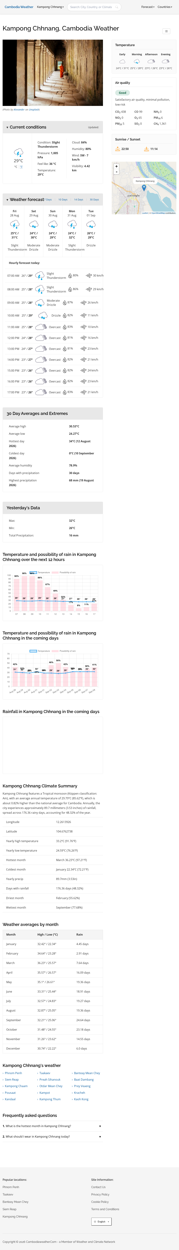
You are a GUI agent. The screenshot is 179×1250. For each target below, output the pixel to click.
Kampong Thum (50, 1099)
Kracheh (79, 1093)
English (101, 1221)
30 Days (94, 199)
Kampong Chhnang (15, 1216)
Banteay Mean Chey (87, 1073)
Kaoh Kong (81, 1099)
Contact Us (98, 1187)
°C (15, 167)
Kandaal (10, 1099)
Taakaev (45, 1073)
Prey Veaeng (82, 1086)
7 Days (48, 199)
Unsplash (34, 109)
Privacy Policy (100, 1194)
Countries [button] (165, 7)
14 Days (78, 199)
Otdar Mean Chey (51, 1086)
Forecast (148, 7)
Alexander (19, 109)
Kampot (45, 1093)
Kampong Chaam (16, 1086)
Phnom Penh (13, 1073)
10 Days (62, 199)
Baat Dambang (84, 1079)
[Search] (116, 7)
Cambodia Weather (19, 7)
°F (21, 167)
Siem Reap (12, 1079)
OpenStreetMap (158, 212)
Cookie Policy (100, 1202)
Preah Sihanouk (50, 1079)
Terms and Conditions (105, 1209)
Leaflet (145, 212)
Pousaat (10, 1093)
